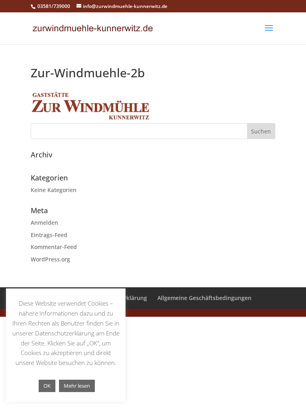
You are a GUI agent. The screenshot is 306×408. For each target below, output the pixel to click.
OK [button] (47, 385)
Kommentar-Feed (54, 247)
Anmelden (44, 222)
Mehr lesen (77, 385)
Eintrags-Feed (49, 235)
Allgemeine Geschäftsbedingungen (204, 298)
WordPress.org (50, 259)
